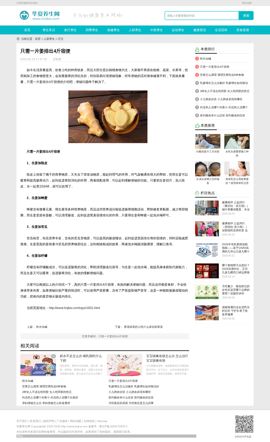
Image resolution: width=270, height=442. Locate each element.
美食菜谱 (242, 30)
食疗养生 (70, 30)
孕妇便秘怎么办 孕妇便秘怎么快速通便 (46, 403)
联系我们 (35, 421)
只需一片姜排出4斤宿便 (123, 380)
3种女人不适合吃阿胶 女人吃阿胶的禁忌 (47, 392)
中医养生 (156, 30)
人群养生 (135, 30)
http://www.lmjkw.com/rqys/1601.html (74, 308)
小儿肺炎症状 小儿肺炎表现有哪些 (130, 392)
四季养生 (92, 30)
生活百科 (221, 30)
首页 (27, 30)
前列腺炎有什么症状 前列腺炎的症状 (131, 397)
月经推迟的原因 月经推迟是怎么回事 (131, 403)
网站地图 (247, 3)
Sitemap (102, 421)
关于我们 (21, 421)
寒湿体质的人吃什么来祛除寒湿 (143, 326)
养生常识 (48, 30)
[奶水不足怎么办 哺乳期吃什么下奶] (38, 365)
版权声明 (48, 421)
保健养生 (113, 30)
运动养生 (178, 30)
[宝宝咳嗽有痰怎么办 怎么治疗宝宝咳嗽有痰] (124, 365)
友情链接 (89, 421)
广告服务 (62, 421)
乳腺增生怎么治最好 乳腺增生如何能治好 (134, 386)
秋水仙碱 (41, 326)
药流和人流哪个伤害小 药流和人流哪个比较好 (50, 397)
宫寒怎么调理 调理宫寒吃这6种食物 (44, 386)
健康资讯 (199, 30)
